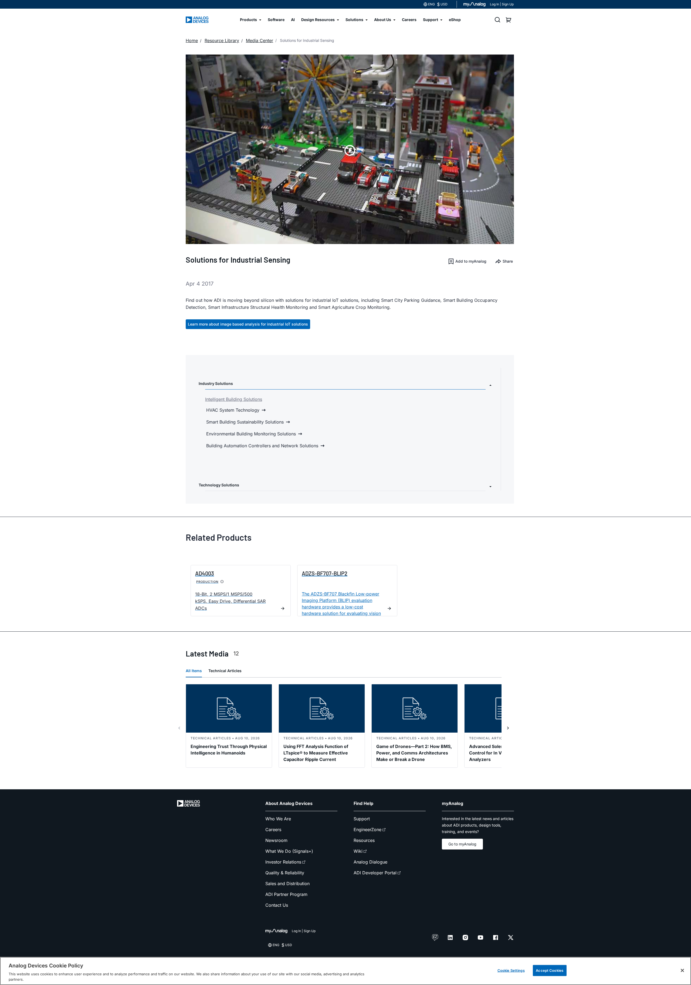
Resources (364, 840)
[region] (345, 971)
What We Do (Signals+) (289, 851)
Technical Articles (225, 670)
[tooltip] (222, 581)
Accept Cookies (549, 970)
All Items (194, 670)
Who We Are (278, 818)
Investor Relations (283, 862)
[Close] (682, 970)
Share (508, 261)
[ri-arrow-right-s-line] (508, 728)
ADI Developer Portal (375, 872)
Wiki (358, 851)
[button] (467, 261)
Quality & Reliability (284, 872)
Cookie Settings (511, 970)
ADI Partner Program (286, 894)
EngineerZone (367, 829)
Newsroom (276, 840)
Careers (273, 829)
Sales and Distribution (287, 883)
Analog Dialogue (370, 862)
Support (362, 818)
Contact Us (276, 905)
